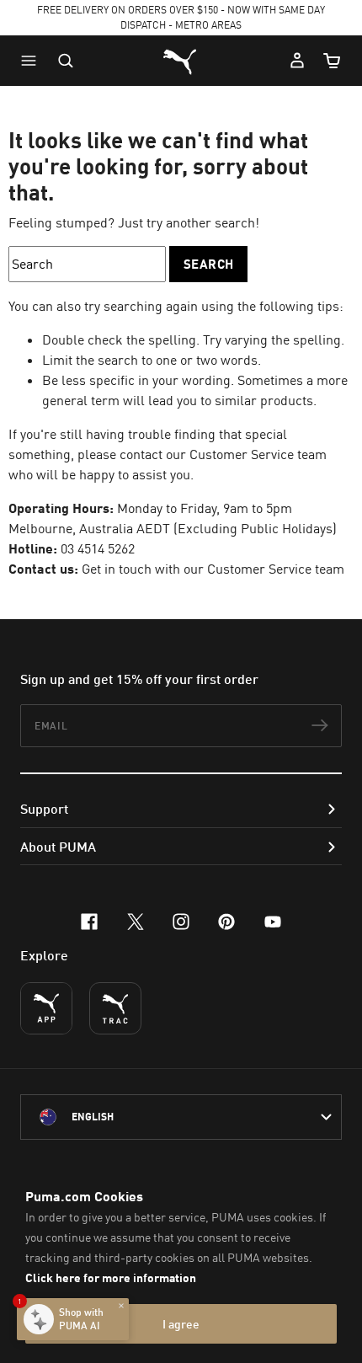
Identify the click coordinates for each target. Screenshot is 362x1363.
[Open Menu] (32, 61)
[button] (32, 61)
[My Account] (297, 61)
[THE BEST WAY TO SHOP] (46, 1008)
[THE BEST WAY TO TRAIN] (115, 1008)
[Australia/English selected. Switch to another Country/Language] (181, 1117)
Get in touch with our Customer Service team (213, 568)
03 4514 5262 (98, 548)
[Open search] (66, 61)
